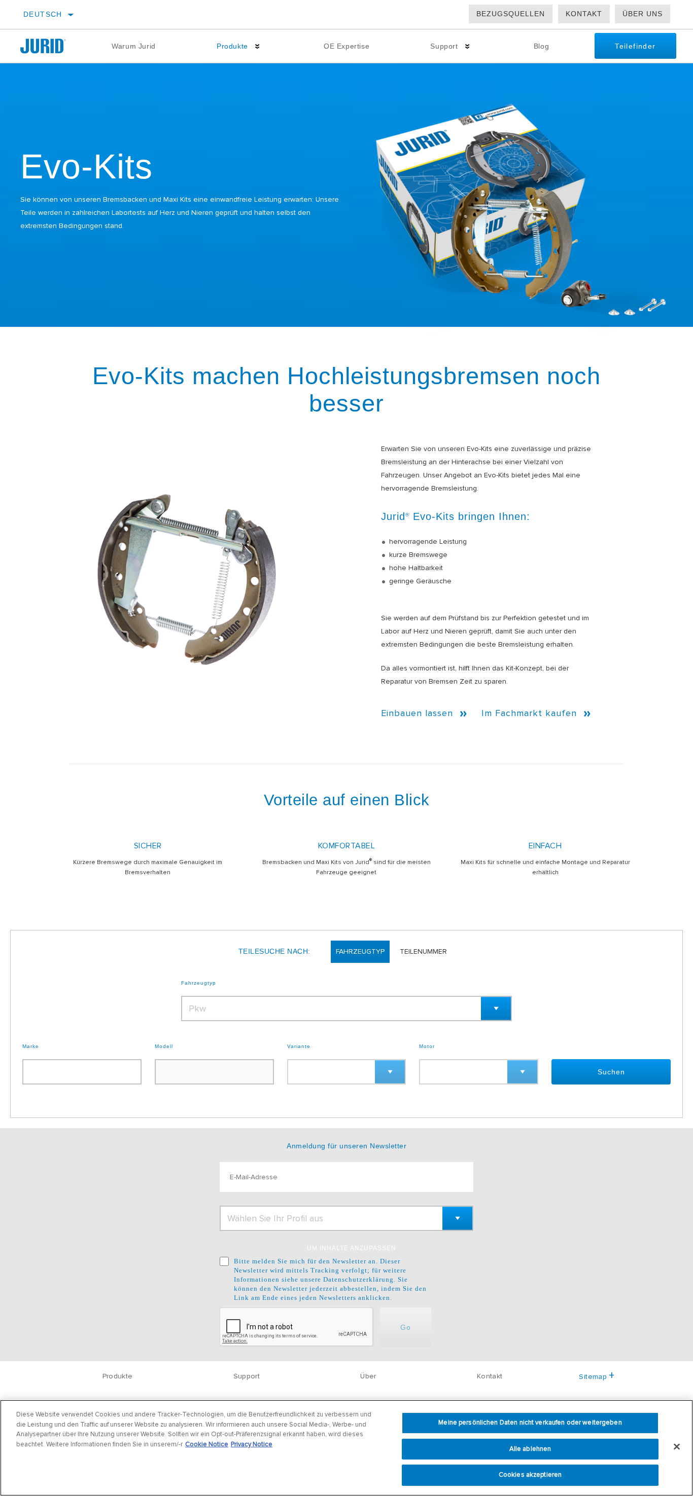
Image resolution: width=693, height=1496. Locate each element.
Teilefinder (635, 46)
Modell (164, 1046)
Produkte (232, 46)
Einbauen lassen (417, 713)
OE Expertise (346, 46)
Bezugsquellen (510, 14)
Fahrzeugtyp (198, 983)
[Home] (50, 46)
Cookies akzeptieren (530, 1475)
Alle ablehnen (530, 1449)
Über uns (642, 14)
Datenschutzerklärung (358, 1279)
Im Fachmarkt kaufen (529, 713)
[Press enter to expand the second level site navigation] (257, 46)
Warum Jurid (134, 46)
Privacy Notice (251, 1444)
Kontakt (584, 14)
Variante (298, 1046)
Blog (541, 46)
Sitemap (592, 1376)
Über (368, 1376)
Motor (427, 1046)
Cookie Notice (206, 1444)
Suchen (611, 1072)
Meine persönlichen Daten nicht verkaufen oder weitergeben (529, 1422)
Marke (30, 1046)
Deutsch (42, 14)
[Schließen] (677, 1447)
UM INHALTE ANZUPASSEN (351, 1248)
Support (444, 46)
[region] (346, 1448)
